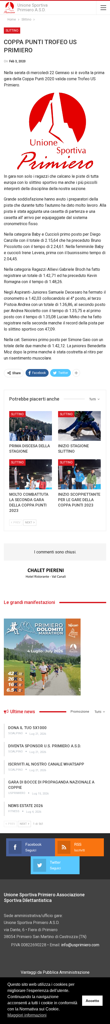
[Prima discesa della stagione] (30, 426)
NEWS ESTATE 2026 (25, 805)
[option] (55, 573)
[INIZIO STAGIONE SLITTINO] (79, 426)
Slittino (12, 30)
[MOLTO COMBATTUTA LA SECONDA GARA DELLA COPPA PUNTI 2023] (30, 474)
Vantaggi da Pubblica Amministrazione (55, 972)
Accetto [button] (92, 1001)
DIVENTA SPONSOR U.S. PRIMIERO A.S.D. (44, 746)
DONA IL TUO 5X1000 (27, 727)
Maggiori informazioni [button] (27, 1015)
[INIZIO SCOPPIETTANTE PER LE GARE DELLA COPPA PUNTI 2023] (79, 474)
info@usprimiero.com (80, 944)
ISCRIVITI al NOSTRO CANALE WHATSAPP (46, 764)
